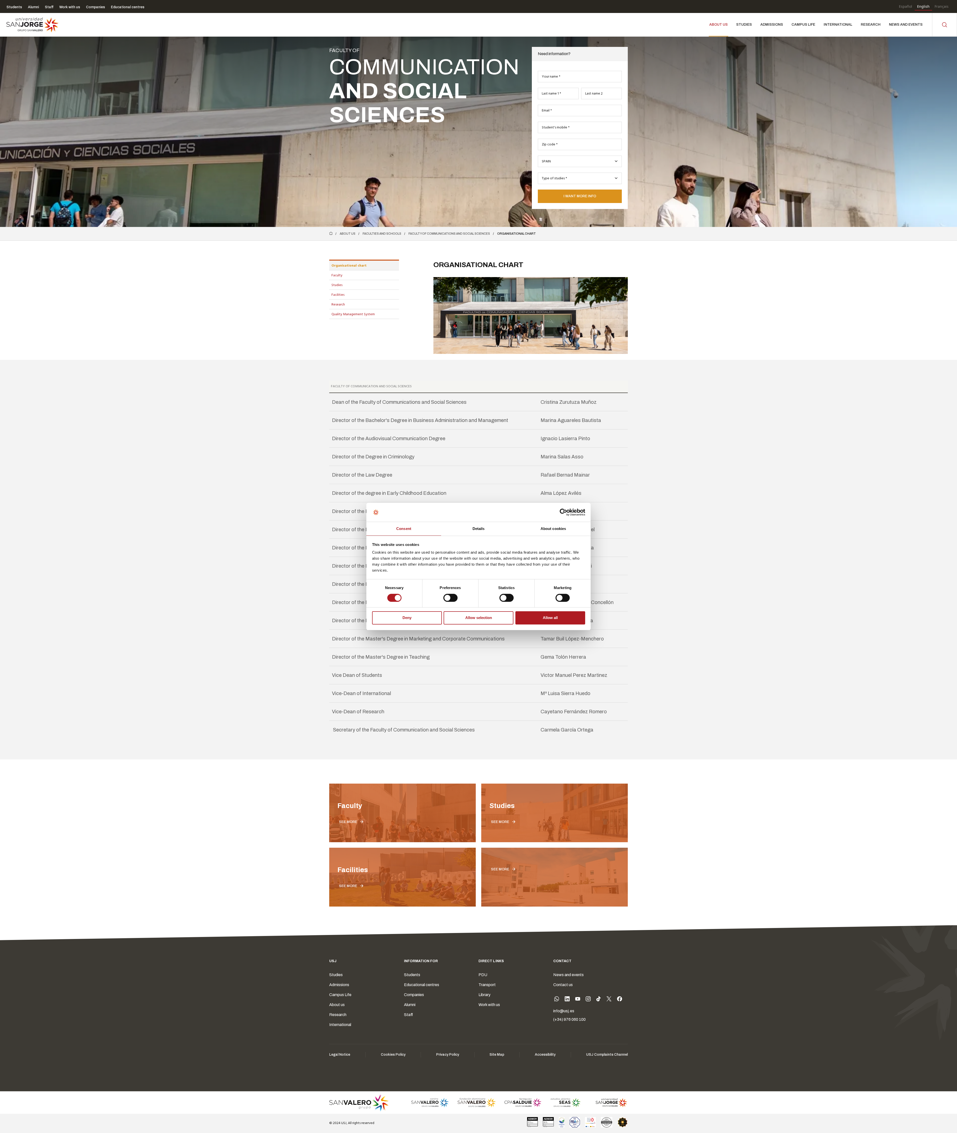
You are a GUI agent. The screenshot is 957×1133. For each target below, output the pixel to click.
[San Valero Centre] (430, 1103)
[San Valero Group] (359, 1103)
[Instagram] (588, 999)
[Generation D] (590, 1122)
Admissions (339, 985)
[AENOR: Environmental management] (548, 1122)
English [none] (923, 6)
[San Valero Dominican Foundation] (477, 1103)
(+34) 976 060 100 (569, 1019)
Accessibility (545, 1054)
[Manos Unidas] (606, 1122)
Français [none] (942, 6)
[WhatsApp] (556, 999)
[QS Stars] (622, 1122)
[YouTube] (577, 999)
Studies (336, 975)
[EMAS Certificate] (561, 1122)
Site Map (496, 1054)
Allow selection (478, 618)
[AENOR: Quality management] (532, 1122)
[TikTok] (598, 999)
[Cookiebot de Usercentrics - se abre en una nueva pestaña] (563, 512)
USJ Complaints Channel (607, 1054)
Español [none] (905, 6)
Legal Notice (339, 1054)
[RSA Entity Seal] (574, 1122)
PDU (482, 975)
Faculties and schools (382, 233)
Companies (414, 995)
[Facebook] (619, 999)
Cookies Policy (393, 1054)
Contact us (563, 985)
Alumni (409, 1005)
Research (337, 1015)
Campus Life (340, 995)
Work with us (489, 1005)
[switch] (445, 597)
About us (347, 233)
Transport (487, 985)
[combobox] (580, 161)
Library (484, 995)
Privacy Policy (447, 1054)
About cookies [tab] (553, 528)
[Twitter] (609, 999)
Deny (406, 618)
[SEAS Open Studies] (566, 1103)
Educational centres (421, 985)
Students (412, 975)
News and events (568, 975)
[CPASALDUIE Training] (523, 1103)
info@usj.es (563, 1011)
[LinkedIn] (567, 999)
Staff (408, 1015)
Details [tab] (479, 528)
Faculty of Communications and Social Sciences (449, 233)
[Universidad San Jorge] (609, 1103)
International (340, 1025)
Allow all (550, 618)
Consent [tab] (403, 528)
